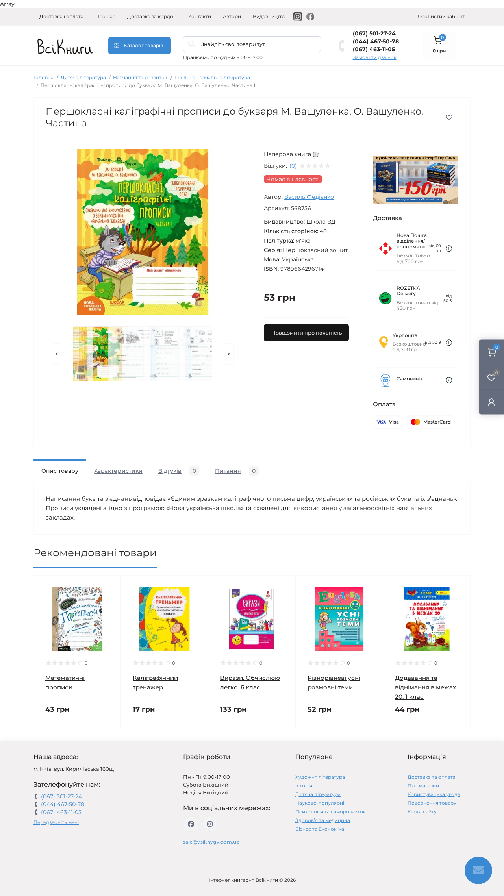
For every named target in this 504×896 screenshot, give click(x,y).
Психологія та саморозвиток (330, 812)
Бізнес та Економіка (319, 829)
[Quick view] (109, 587)
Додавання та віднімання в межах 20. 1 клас (425, 687)
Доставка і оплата (61, 16)
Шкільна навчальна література (212, 77)
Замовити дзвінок (375, 57)
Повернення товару (432, 803)
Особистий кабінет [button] (441, 16)
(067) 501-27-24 (374, 33)
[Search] (191, 44)
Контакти (199, 16)
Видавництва (269, 16)
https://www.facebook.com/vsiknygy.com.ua (191, 824)
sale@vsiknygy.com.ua (211, 842)
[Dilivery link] (449, 248)
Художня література (320, 777)
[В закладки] (449, 117)
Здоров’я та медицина (322, 820)
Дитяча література (83, 77)
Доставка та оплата (432, 777)
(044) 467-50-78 (376, 41)
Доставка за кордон (151, 16)
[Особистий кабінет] (491, 401)
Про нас (105, 16)
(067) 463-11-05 (374, 49)
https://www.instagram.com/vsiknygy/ (210, 824)
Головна (43, 77)
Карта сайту (422, 812)
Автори (232, 16)
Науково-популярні (319, 803)
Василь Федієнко (309, 196)
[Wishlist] (109, 602)
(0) (293, 165)
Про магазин (423, 786)
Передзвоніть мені (56, 822)
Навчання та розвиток (140, 77)
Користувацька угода (434, 794)
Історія (303, 786)
